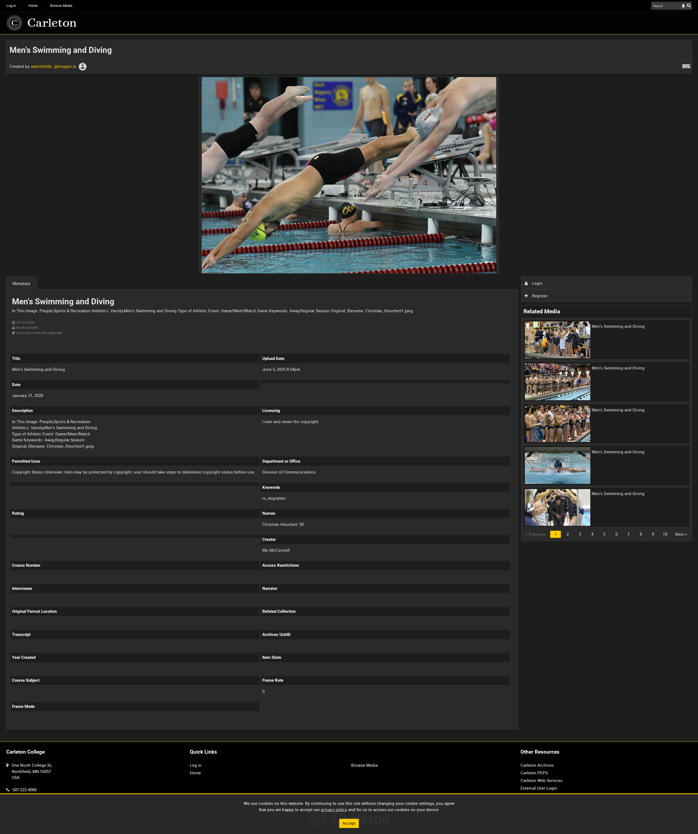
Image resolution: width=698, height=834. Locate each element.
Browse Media (61, 5)
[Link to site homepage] (41, 23)
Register (539, 295)
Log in (11, 5)
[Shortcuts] (686, 65)
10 (665, 534)
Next (681, 534)
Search (689, 5)
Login (537, 283)
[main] (349, 388)
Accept (349, 823)
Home (33, 5)
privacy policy (334, 809)
